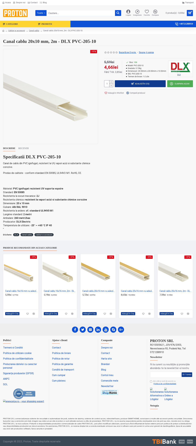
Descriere (9, 148)
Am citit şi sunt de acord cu (164, 382)
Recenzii (23, 148)
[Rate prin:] (164, 441)
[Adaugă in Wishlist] (27, 313)
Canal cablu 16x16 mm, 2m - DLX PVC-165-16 (60, 291)
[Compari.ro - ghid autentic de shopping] (24, 393)
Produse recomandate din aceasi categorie (30, 248)
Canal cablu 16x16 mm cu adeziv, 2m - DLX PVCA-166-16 (21, 291)
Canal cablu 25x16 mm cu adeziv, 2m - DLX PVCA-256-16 (137, 291)
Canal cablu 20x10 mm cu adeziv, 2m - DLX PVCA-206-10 (98, 291)
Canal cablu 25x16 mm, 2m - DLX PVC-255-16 (176, 291)
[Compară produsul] (33, 313)
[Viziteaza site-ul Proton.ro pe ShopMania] (109, 392)
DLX (16, 235)
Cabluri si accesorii (16, 30)
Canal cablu (34, 30)
